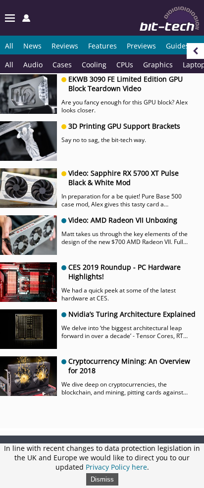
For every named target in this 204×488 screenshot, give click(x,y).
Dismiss (102, 479)
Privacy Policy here (116, 467)
